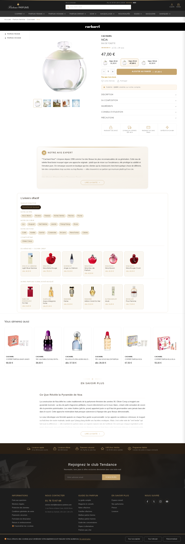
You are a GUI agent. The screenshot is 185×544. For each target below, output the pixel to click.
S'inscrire (111, 477)
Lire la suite (91, 182)
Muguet (31, 224)
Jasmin (53, 224)
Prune (80, 216)
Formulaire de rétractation (21, 519)
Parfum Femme (36, 14)
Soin (92, 14)
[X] (153, 501)
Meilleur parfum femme (86, 515)
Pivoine (38, 216)
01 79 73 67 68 (53, 500)
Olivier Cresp (27, 241)
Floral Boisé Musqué (30, 207)
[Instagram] (160, 501)
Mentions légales (18, 504)
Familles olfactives (85, 511)
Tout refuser (153, 539)
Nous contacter (71, 3)
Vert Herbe (43, 224)
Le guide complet (84, 500)
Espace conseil (117, 500)
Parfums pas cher (84, 530)
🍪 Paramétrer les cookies (22, 526)
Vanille (32, 233)
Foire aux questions (19, 500)
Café (24, 233)
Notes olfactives (84, 508)
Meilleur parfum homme (87, 519)
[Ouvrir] (5, 34)
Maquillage (106, 14)
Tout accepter (134, 539)
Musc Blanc (26, 216)
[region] (92, 448)
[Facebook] (147, 501)
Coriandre (52, 233)
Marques (163, 14)
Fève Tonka (74, 233)
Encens (63, 233)
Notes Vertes (59, 216)
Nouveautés (124, 14)
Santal (41, 233)
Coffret (19, 14)
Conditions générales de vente (23, 511)
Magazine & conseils (86, 504)
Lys (23, 224)
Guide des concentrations (87, 522)
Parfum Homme (56, 14)
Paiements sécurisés (19, 515)
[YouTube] (167, 501)
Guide (137, 14)
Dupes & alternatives (86, 526)
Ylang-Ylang (65, 224)
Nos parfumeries (118, 504)
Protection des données (20, 508)
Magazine (150, 14)
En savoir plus (85, 539)
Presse (114, 508)
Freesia (47, 216)
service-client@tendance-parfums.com (58, 505)
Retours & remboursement (21, 522)
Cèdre (85, 233)
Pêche (71, 216)
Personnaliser (171, 539)
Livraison (115, 511)
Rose (76, 224)
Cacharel (31, 19)
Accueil (7, 19)
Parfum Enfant (77, 14)
